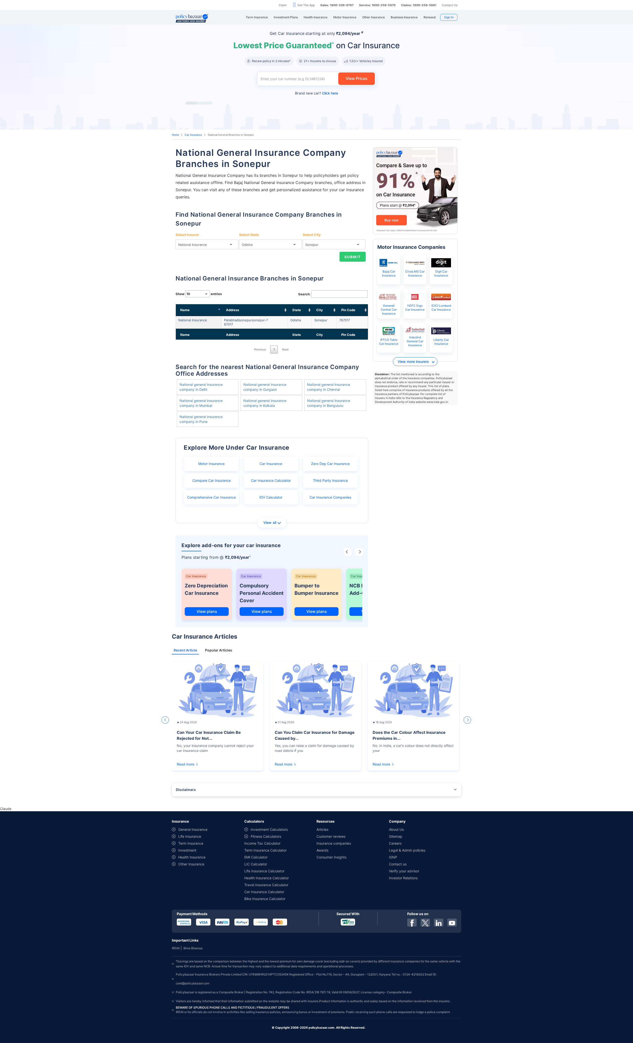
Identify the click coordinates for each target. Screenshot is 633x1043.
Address (232, 310)
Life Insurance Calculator (264, 871)
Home (175, 134)
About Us (396, 829)
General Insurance (192, 829)
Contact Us (449, 5)
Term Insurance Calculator (265, 850)
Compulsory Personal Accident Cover (262, 593)
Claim (283, 5)
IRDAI (176, 948)
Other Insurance (191, 864)
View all (269, 522)
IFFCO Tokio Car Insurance (388, 342)
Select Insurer (187, 234)
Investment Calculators (269, 829)
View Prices (356, 78)
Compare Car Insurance (211, 480)
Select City (312, 234)
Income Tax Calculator (262, 843)
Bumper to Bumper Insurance (316, 589)
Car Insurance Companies (330, 497)
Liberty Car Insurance (441, 342)
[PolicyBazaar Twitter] (425, 923)
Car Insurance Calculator (271, 480)
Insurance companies (333, 843)
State (296, 310)
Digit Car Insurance (441, 273)
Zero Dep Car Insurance (330, 464)
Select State (249, 234)
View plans (207, 611)
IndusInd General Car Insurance (415, 341)
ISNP (393, 857)
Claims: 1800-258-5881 (418, 5)
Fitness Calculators (266, 836)
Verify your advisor (404, 871)
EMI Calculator (256, 857)
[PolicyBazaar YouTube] (452, 923)
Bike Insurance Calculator (264, 899)
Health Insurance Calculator (266, 878)
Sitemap (395, 836)
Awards (322, 850)
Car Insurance (193, 134)
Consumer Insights (331, 857)
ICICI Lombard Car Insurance (441, 307)
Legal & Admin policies (407, 850)
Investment (187, 850)
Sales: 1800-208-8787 (337, 5)
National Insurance (192, 320)
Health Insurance (191, 857)
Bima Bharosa (193, 948)
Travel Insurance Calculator (266, 885)
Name (185, 310)
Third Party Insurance (330, 480)
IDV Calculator (270, 497)
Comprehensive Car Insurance (211, 497)
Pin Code (348, 310)
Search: (304, 294)
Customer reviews (330, 836)
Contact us (398, 864)
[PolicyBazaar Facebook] (412, 923)
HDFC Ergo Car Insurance (415, 307)
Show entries (199, 294)
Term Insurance (190, 843)
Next (285, 349)
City (319, 310)
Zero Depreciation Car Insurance (206, 589)
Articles (322, 829)
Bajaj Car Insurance (389, 273)
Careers (395, 843)
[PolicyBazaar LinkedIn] (438, 923)
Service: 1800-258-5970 (377, 5)
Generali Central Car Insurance (389, 309)
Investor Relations (403, 878)
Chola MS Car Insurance (415, 273)
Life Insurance (189, 836)
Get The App (306, 5)
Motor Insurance (211, 464)
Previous (260, 349)
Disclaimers (186, 790)
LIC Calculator (255, 864)
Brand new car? (316, 93)
